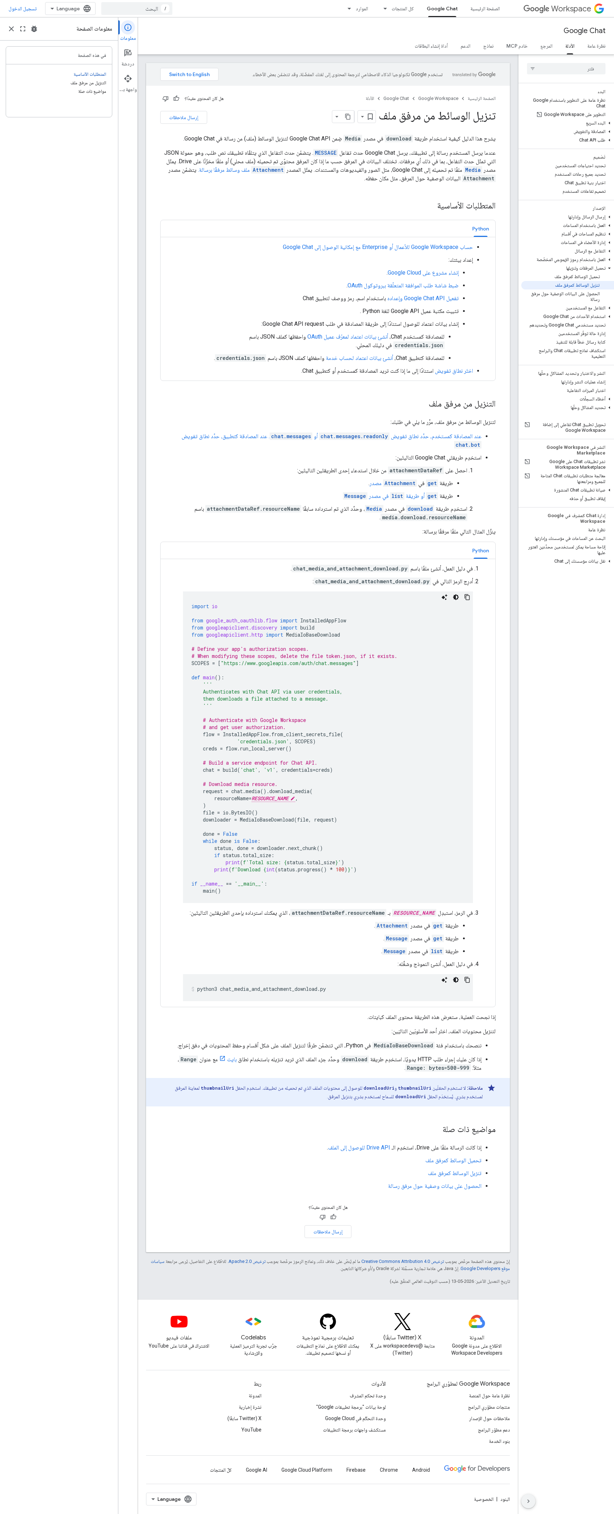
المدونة (255, 1395)
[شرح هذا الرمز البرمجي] (444, 597)
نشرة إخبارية (250, 1407)
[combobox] (136, 8)
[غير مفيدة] (165, 98)
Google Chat (442, 8)
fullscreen (22, 29)
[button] (567, 123)
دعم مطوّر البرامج (494, 1430)
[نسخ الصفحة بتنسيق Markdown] (347, 117)
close (11, 29)
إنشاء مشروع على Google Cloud (423, 272)
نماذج (488, 46)
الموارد (362, 8)
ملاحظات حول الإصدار (489, 1418)
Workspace (571, 9)
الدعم (465, 46)
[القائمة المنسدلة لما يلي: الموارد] (347, 8)
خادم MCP (517, 46)
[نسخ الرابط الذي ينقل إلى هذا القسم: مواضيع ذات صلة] (435, 1130)
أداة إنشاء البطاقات (431, 46)
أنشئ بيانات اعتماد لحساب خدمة (359, 358)
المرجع (546, 46)
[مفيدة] (176, 98)
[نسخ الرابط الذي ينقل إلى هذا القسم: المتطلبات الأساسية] (430, 206)
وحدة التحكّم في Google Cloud (355, 1418)
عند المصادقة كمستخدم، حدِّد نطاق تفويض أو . (375, 436)
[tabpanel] (328, 309)
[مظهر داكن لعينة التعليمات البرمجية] (456, 597)
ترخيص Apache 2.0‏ (246, 1261)
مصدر (392, 483)
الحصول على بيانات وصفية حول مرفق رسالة (434, 1186)
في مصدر (385, 496)
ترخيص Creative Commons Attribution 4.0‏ (402, 1261)
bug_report (34, 29)
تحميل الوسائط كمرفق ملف (453, 1160)
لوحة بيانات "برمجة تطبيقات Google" (351, 1407)
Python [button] (480, 228)
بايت (232, 1059)
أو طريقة (420, 496)
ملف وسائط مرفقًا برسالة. (241, 169)
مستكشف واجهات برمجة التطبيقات (354, 1430)
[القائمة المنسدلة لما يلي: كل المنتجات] (383, 8)
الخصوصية (484, 1499)
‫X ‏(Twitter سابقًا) (244, 1418)
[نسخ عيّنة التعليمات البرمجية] (467, 597)
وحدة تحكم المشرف (368, 1395)
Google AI (256, 1470)
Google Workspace (438, 98)
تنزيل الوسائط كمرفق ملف (454, 1173)
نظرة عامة (596, 46)
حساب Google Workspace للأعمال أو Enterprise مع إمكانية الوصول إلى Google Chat (378, 247)
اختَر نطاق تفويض (454, 370)
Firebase (356, 1470)
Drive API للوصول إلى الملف (359, 1147)
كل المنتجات (403, 8)
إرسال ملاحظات (183, 117)
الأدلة (570, 46)
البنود (505, 1499)
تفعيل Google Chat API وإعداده (423, 298)
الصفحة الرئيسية (485, 8)
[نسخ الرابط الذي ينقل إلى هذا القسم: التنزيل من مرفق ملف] (421, 404)
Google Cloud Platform (306, 1470)
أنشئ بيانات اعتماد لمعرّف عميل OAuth (347, 336)
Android (421, 1470)
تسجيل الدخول (23, 8)
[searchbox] (566, 68)
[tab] (480, 228)
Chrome (389, 1470)
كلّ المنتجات (221, 1470)
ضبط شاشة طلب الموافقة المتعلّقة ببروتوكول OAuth (403, 285)
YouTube (251, 1430)
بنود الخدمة (499, 1441)
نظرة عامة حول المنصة (489, 1395)
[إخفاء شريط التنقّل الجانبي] (528, 1501)
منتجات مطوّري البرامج (489, 1407)
